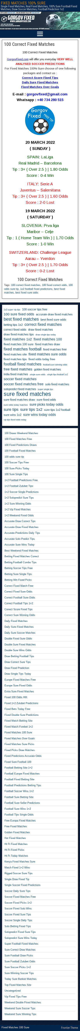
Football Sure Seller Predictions (22, 802)
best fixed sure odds (26, 292)
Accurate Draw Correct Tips (20, 521)
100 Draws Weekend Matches (21, 433)
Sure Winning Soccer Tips (19, 973)
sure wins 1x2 (12, 414)
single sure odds (37, 374)
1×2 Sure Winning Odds (17, 503)
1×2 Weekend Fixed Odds (19, 515)
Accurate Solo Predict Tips (19, 538)
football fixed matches (22, 364)
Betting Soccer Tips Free (18, 568)
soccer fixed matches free (23, 384)
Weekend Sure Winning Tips (20, 1014)
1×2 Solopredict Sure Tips (19, 497)
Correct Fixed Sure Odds (18, 591)
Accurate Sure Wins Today (19, 544)
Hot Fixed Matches (15, 838)
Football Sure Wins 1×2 (17, 808)
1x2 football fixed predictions (36, 288)
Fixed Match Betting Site (18, 720)
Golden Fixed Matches (17, 832)
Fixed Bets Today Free (17, 709)
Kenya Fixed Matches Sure (19, 861)
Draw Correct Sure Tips (17, 662)
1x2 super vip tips (12, 309)
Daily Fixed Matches (16, 621)
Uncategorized (12, 990)
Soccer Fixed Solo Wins (18, 908)
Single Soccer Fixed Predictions (22, 885)
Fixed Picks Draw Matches (19, 750)
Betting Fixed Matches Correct (21, 556)
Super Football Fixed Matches (21, 943)
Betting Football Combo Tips (20, 562)
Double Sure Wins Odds (17, 650)
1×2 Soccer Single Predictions (21, 491)
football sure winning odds (55, 364)
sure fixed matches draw (19, 399)
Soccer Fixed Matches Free (20, 896)
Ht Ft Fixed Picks (14, 849)
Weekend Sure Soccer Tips (19, 1008)
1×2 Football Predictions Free (21, 480)
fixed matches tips (15, 359)
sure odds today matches (16, 405)
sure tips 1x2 (31, 409)
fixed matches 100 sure (18, 344)
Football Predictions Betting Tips (22, 785)
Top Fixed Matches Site (17, 984)
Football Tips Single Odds (19, 814)
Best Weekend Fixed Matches (21, 550)
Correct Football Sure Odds (19, 597)
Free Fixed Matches (15, 826)
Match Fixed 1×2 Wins (17, 867)
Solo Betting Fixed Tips (17, 926)
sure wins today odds (39, 415)
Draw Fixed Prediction (16, 668)
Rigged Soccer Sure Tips (18, 873)
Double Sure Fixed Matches (20, 644)
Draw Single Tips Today (17, 673)
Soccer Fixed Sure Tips (17, 914)
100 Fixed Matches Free (18, 439)
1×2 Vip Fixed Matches (17, 509)
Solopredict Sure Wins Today (20, 938)
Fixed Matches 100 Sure (18, 732)
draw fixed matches (40, 329)
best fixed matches (21, 319)
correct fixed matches (43, 324)
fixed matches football (22, 349)
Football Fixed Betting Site (19, 779)
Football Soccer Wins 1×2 (19, 791)
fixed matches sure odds (47, 354)
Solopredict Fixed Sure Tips (20, 932)
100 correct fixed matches (25, 285)
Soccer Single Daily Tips (18, 920)
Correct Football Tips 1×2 (18, 603)
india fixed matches (16, 374)
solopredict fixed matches (20, 389)
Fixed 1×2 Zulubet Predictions (21, 703)
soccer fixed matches (20, 379)
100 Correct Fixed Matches (29, 44)
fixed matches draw (47, 344)
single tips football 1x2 (57, 374)
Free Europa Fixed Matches (20, 820)
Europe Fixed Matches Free (20, 679)
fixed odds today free (42, 359)
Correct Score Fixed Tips (18, 609)
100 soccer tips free (34, 309)
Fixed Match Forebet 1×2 (18, 726)
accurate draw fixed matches (54, 314)
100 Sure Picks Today (16, 468)
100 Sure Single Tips (16, 474)
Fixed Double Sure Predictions (21, 715)
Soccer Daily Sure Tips (17, 891)
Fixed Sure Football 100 (17, 761)
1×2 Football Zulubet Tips (18, 486)
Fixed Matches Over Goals (19, 738)
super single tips (45, 389)
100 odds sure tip (14, 456)
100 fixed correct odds (54, 285)
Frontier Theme (69, 1027)
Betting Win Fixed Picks (18, 579)
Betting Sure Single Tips (18, 574)
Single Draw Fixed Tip (16, 879)
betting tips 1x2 (13, 324)
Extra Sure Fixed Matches (19, 691)
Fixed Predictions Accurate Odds (23, 755)
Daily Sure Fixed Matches (19, 626)
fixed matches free (55, 349)
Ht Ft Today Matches (16, 855)
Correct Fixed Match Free (18, 585)
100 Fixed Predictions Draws (20, 445)
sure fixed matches (27, 394)
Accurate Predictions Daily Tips (22, 532)
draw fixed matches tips (19, 334)
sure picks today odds (46, 404)
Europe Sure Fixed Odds (18, 685)
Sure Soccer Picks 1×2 (17, 967)
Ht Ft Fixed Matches (16, 844)
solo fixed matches (57, 384)
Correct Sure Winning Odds (19, 615)
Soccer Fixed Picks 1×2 (18, 902)
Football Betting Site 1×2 (18, 767)
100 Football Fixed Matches (20, 450)
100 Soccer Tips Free (16, 462)
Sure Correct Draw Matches (20, 949)
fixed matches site (15, 354)
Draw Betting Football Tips (19, 656)
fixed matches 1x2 (18, 339)
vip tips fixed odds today (15, 420)
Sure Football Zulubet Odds (19, 961)
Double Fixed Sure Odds (18, 638)
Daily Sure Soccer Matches (19, 632)
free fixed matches (18, 369)
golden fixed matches (47, 369)
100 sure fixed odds (19, 314)
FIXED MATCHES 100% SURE (23, 3)
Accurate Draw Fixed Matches (21, 527)
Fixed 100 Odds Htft (15, 697)
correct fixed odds (15, 329)
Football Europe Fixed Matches (22, 773)
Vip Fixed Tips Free (15, 996)
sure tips (11, 409)
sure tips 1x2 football (57, 409)
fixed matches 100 (48, 339)
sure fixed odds (46, 399)
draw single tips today (46, 334)
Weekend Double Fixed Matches (22, 1002)
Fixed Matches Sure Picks (19, 744)
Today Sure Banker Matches (20, 979)
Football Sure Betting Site (18, 797)
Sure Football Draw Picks (18, 955)
